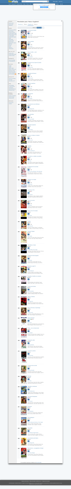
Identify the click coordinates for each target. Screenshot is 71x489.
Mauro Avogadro (30, 324)
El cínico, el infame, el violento (33, 135)
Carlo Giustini (38, 186)
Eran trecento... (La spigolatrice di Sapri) (35, 448)
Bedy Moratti (34, 383)
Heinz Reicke (39, 346)
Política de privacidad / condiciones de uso (35, 481)
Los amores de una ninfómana (33, 104)
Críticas (27, 4)
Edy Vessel (38, 251)
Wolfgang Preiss (39, 68)
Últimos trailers (11, 68)
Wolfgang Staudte (31, 344)
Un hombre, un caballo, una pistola (34, 156)
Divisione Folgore (31, 231)
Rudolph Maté (30, 249)
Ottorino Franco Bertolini (32, 171)
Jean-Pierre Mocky (40, 120)
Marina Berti (30, 163)
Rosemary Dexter (35, 99)
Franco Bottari (30, 332)
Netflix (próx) (11, 39)
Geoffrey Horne (30, 185)
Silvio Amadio (30, 98)
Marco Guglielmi (33, 80)
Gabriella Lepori (36, 142)
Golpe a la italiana (31, 296)
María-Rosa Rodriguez (36, 273)
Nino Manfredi (36, 282)
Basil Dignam (31, 252)
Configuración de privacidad (45, 481)
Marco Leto (30, 322)
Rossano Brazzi (30, 454)
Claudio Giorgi (30, 129)
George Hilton (36, 79)
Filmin (10, 46)
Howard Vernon (36, 173)
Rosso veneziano (31, 317)
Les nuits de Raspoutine (32, 396)
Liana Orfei (42, 69)
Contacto (10, 103)
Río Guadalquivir (31, 417)
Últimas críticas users (12, 69)
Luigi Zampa (30, 88)
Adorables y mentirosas (32, 386)
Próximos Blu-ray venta (12, 34)
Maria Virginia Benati (33, 111)
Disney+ (10, 45)
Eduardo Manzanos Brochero (33, 422)
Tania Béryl (29, 217)
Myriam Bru (41, 454)
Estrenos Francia (11, 55)
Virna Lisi (39, 261)
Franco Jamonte (37, 90)
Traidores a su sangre (32, 179)
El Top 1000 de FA (12, 61)
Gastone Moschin (39, 216)
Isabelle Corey (30, 392)
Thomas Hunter (30, 382)
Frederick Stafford (31, 79)
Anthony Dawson (37, 252)
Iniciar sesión (11, 24)
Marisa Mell (35, 261)
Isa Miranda (34, 120)
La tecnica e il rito (31, 189)
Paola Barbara (34, 455)
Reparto (30, 24)
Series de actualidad (12, 78)
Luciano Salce (37, 283)
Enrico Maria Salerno (36, 152)
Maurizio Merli (30, 141)
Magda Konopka (34, 110)
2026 (33, 4)
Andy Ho (36, 37)
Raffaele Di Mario (31, 357)
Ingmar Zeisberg (30, 347)
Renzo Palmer (30, 142)
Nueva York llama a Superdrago (34, 307)
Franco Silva (41, 393)
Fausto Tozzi (30, 237)
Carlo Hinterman (41, 323)
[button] (62, 21)
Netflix (10, 38)
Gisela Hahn (30, 383)
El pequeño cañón (31, 340)
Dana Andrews (34, 217)
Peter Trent (30, 455)
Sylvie (39, 48)
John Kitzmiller (41, 435)
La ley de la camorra (32, 350)
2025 (30, 4)
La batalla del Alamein (32, 73)
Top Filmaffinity (11, 85)
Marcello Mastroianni (31, 47)
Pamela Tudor (34, 371)
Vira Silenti (29, 186)
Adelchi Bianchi (30, 432)
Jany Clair (35, 403)
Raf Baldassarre (41, 163)
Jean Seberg (36, 272)
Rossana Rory (34, 412)
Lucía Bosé (30, 120)
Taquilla (10, 65)
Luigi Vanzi (29, 160)
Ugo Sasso (39, 403)
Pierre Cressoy (30, 413)
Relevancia (39, 27)
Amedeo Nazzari (34, 227)
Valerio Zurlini (30, 46)
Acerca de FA (11, 102)
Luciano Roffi (33, 100)
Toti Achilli (29, 110)
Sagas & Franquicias (12, 72)
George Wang (39, 217)
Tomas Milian (30, 58)
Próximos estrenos (12, 32)
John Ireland (40, 58)
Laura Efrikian (33, 303)
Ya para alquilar (11, 35)
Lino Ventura (39, 172)
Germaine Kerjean (35, 228)
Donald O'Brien (35, 58)
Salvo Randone (34, 48)
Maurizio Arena (36, 302)
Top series (10, 79)
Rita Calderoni (40, 293)
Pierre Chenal (30, 401)
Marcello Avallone (31, 291)
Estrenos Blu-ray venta (12, 33)
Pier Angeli (34, 216)
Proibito (29, 221)
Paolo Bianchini (30, 301)
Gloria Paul (35, 382)
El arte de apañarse (31, 83)
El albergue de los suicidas (33, 166)
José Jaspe (34, 238)
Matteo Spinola (35, 413)
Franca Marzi (36, 454)
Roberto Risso (35, 392)
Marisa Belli (37, 445)
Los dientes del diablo (32, 30)
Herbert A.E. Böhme (35, 69)
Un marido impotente (32, 124)
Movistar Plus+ (11, 41)
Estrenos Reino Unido (12, 54)
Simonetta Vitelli (35, 356)
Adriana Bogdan (35, 292)
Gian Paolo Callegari (31, 452)
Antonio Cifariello (40, 455)
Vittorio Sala (30, 215)
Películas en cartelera (12, 29)
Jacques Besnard (31, 270)
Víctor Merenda (39, 171)
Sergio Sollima (30, 56)
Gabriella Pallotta (31, 282)
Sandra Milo (33, 434)
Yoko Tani (35, 36)
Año (42, 27)
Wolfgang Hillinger (34, 293)
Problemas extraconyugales (33, 255)
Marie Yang (33, 37)
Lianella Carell (41, 347)
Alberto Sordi (30, 89)
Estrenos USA (11, 53)
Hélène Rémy (36, 347)
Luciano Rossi (39, 59)
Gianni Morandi (30, 302)
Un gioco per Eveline (32, 286)
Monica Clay (39, 237)
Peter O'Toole (39, 36)
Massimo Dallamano (31, 150)
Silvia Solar (39, 371)
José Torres (30, 59)
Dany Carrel (30, 69)
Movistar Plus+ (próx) (12, 42)
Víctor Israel (39, 153)
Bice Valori (33, 283)
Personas (20, 24)
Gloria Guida (30, 99)
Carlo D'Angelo (32, 314)
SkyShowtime (11, 48)
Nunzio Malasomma (31, 391)
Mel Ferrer (29, 227)
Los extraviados (31, 114)
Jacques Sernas (39, 434)
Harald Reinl (30, 205)
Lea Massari (40, 227)
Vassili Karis (40, 110)
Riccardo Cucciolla (31, 334)
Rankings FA (14, 4)
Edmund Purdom (31, 402)
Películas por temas (12, 71)
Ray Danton (30, 313)
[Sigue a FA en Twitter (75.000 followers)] (60, 4)
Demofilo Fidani (30, 355)
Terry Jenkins (30, 152)
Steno (29, 280)
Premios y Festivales (12, 95)
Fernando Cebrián (31, 372)
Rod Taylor (29, 251)
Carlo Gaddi (38, 335)
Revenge (29, 376)
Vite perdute (30, 427)
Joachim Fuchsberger (31, 206)
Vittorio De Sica (30, 346)
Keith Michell (34, 251)
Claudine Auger (30, 262)
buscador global (38, 462)
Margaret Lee (39, 313)
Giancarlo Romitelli (31, 370)
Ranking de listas (11, 90)
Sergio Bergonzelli (31, 108)
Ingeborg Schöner (31, 393)
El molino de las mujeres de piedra (34, 62)
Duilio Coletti (30, 236)
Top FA (10, 4)
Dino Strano (30, 356)
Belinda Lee (41, 185)
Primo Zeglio (35, 249)
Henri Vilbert (30, 228)
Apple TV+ (10, 47)
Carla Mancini (39, 111)
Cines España (11, 31)
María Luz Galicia (31, 423)
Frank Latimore (30, 444)
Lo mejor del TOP (12, 86)
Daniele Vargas (35, 162)
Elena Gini (42, 90)
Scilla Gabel (34, 68)
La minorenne (30, 93)
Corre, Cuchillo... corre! (32, 52)
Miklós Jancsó (30, 194)
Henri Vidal (29, 172)
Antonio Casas (34, 207)
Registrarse (60, 1)
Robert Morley (35, 185)
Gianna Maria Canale (37, 402)
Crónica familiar (31, 41)
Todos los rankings (12, 60)
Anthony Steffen (37, 121)
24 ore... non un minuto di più (33, 328)
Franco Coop (41, 89)
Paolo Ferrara (41, 228)
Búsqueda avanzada (45, 2)
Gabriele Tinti (33, 335)
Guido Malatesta (30, 411)
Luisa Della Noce (31, 90)
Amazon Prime (11, 40)
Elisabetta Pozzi (35, 323)
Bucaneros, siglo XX (32, 266)
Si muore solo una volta (32, 365)
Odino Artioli (30, 323)
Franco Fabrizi (38, 303)
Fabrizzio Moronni (39, 100)
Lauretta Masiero (31, 173)
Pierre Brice (30, 68)
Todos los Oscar (11, 96)
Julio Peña (42, 372)
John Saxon (35, 141)
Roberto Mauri (35, 432)
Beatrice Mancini (39, 238)
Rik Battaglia (36, 393)
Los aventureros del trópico (33, 438)
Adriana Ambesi (38, 314)
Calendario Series (19, 4)
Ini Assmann (39, 383)
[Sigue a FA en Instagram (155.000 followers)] (62, 4)
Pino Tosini (29, 380)
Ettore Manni (39, 80)
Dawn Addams (34, 172)
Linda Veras (34, 59)
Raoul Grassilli (36, 324)
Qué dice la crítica (12, 70)
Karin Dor (37, 206)
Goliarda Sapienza (31, 121)
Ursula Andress (30, 261)
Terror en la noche (31, 200)
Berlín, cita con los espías (33, 210)
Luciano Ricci (30, 184)
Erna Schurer (30, 292)
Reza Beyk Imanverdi (38, 357)
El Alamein (30, 406)
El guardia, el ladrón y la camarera (34, 276)
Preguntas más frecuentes (25, 481)
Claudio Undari (41, 142)
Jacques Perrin (38, 47)
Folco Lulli (35, 346)
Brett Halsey (30, 216)
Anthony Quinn (30, 36)
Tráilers (24, 4)
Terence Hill (34, 186)
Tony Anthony (30, 162)
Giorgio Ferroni (30, 67)
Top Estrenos (11, 87)
